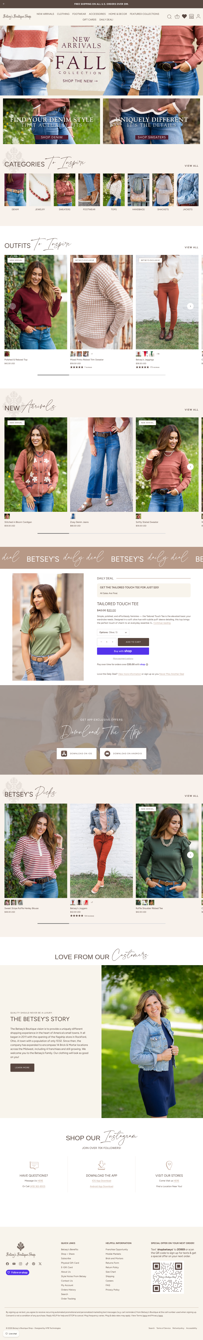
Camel (151, 902)
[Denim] (15, 189)
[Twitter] (40, 1263)
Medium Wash (72, 516)
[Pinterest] (33, 1263)
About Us (66, 1271)
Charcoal (79, 354)
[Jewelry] (40, 189)
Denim (15, 209)
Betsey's (30, 794)
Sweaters (64, 209)
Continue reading (162, 623)
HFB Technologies (53, 1328)
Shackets (163, 209)
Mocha (13, 902)
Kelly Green (151, 354)
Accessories (97, 14)
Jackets (187, 209)
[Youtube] (13, 1263)
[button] (12, 306)
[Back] (3, 4)
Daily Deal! (106, 19)
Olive (72, 354)
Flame (145, 354)
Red (86, 902)
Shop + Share (67, 1254)
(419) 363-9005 (37, 1186)
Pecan (138, 354)
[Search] (169, 17)
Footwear (79, 14)
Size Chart (111, 1271)
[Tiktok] (27, 1263)
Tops (114, 209)
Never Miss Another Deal (171, 674)
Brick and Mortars (114, 1258)
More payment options (123, 658)
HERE (40, 1180)
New (30, 408)
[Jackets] (188, 189)
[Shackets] (163, 189)
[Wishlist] (184, 17)
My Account (67, 1285)
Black (20, 902)
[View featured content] (101, 47)
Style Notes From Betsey (73, 1276)
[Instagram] (20, 1263)
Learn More (22, 1067)
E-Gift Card (67, 1267)
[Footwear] (89, 189)
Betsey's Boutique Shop (23, 1328)
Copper (7, 516)
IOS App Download (101, 1180)
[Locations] (191, 17)
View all (192, 165)
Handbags (138, 209)
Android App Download (101, 1186)
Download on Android (127, 753)
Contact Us (67, 1280)
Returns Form (112, 1263)
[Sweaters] (64, 189)
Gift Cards (89, 19)
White (145, 902)
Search (64, 1294)
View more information (129, 674)
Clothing (63, 14)
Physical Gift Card (70, 1263)
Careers (109, 1280)
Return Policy (112, 1267)
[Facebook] (7, 1263)
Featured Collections (144, 14)
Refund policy (178, 1328)
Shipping (110, 1276)
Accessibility (191, 1328)
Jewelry (40, 209)
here (145, 1315)
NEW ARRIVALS (45, 14)
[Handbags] (138, 189)
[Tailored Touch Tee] (48, 627)
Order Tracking (68, 1298)
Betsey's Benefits (69, 1249)
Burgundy (7, 354)
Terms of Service (163, 1328)
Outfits (37, 246)
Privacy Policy (112, 1289)
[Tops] (114, 189)
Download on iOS (81, 753)
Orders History (68, 1289)
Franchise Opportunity (117, 1249)
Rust (138, 516)
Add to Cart (133, 642)
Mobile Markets (113, 1254)
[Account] (198, 17)
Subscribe (66, 1258)
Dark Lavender (86, 354)
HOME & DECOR (118, 14)
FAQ (108, 1285)
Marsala (7, 902)
